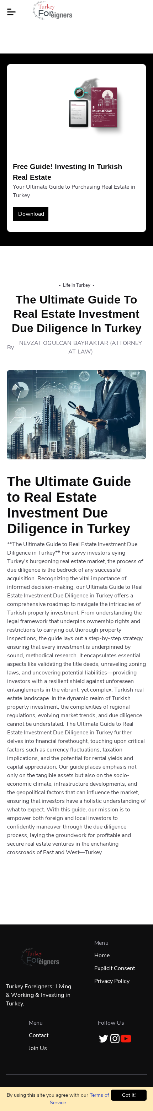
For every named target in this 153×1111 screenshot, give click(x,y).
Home (102, 955)
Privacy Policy (112, 981)
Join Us (38, 1048)
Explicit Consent (114, 968)
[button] (11, 12)
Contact (38, 1035)
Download (31, 214)
